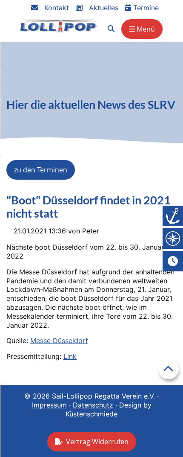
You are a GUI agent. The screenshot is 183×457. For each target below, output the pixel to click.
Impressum (49, 405)
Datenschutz (93, 405)
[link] (111, 29)
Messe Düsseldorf (59, 340)
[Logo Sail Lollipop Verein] (58, 26)
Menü (145, 29)
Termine (145, 7)
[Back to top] (168, 369)
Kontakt (55, 7)
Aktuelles (102, 7)
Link (70, 356)
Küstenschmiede (91, 414)
